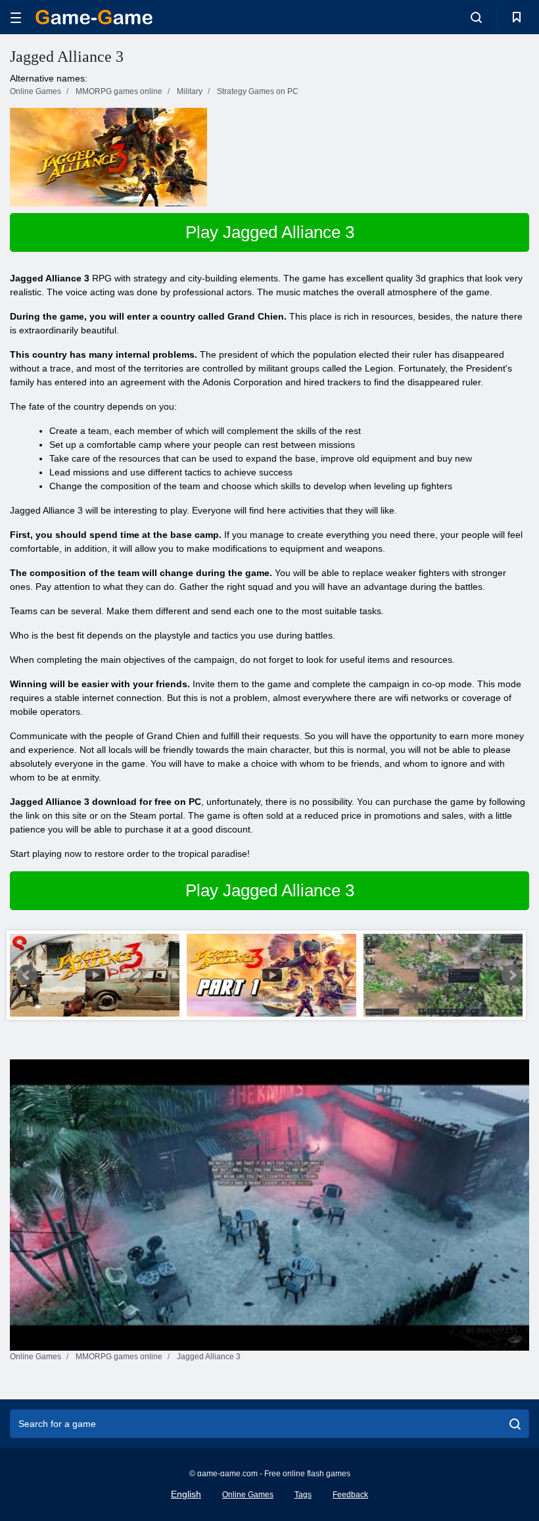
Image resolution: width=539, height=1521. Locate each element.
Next (512, 975)
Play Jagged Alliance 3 (269, 232)
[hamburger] (16, 17)
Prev (26, 975)
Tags (303, 1494)
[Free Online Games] (94, 17)
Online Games (247, 1494)
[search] (515, 1423)
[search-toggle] (476, 17)
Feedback (350, 1494)
